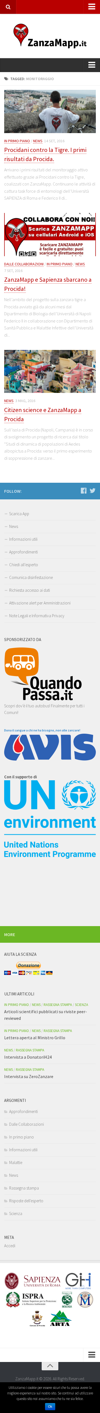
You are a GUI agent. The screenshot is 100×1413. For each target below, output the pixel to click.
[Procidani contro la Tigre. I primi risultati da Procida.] (50, 111)
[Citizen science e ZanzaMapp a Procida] (50, 371)
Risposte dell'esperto (26, 1200)
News (37, 140)
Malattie (15, 1162)
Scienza (81, 1004)
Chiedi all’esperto (23, 564)
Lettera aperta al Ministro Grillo (34, 1037)
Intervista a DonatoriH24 (28, 1057)
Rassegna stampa (58, 1004)
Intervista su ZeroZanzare (28, 1076)
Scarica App (19, 513)
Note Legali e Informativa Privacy (36, 615)
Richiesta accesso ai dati (29, 590)
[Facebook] (83, 490)
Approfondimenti (23, 552)
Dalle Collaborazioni (24, 263)
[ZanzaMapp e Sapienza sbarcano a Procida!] (50, 234)
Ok (50, 1407)
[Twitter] (92, 490)
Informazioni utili (23, 539)
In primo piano (17, 140)
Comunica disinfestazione (31, 577)
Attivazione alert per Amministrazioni (40, 603)
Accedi (9, 1245)
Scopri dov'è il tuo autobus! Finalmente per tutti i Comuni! (44, 709)
